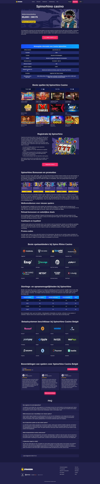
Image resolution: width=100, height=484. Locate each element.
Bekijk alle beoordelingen (50, 393)
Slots (71, 89)
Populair (27, 89)
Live (42, 89)
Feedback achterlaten (72, 369)
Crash (56, 89)
